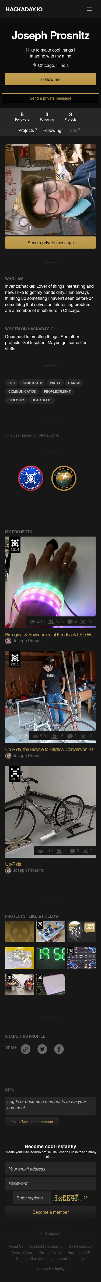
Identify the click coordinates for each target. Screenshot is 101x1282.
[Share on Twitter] (42, 1047)
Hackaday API (79, 1252)
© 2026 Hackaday (51, 1268)
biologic (16, 400)
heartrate (41, 400)
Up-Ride (13, 863)
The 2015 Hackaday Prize (14, 659)
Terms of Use (21, 1252)
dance (74, 382)
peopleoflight (57, 391)
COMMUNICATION (22, 391)
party (55, 382)
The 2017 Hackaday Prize (14, 774)
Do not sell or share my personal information (50, 1258)
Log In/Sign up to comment (32, 1121)
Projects (27, 130)
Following (53, 130)
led (11, 382)
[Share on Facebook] (59, 1047)
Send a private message (50, 98)
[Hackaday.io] (24, 9)
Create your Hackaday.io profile (28, 1151)
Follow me (51, 79)
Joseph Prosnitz (28, 640)
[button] (89, 9)
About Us (16, 1246)
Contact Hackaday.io (46, 1246)
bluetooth (32, 382)
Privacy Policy (50, 1252)
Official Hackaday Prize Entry (14, 545)
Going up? (52, 1233)
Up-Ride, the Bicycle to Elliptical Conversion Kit (49, 748)
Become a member (51, 1212)
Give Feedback (80, 1246)
